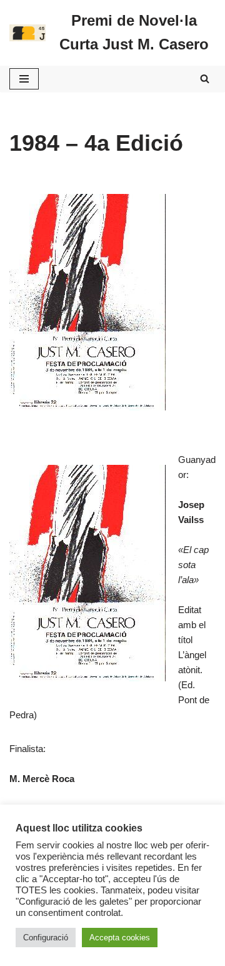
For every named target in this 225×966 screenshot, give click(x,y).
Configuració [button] (45, 937)
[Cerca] (204, 78)
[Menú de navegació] (24, 78)
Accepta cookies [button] (119, 937)
